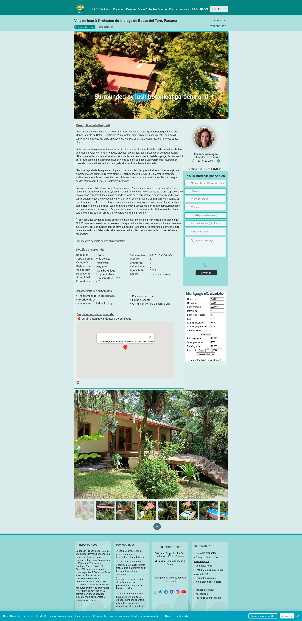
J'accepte (287, 616)
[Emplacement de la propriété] (79, 318)
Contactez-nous (204, 565)
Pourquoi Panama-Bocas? (209, 557)
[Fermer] (298, 615)
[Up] (157, 526)
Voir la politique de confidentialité (172, 616)
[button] (224, 115)
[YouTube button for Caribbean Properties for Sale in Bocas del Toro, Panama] (184, 592)
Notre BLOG (202, 574)
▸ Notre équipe (201, 561)
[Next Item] (222, 445)
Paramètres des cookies (263, 616)
